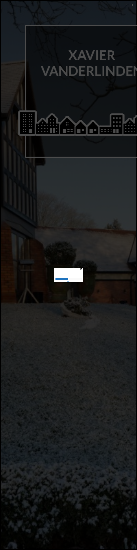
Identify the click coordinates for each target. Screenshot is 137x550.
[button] (81, 268)
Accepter (61, 278)
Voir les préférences (75, 278)
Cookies (68, 281)
